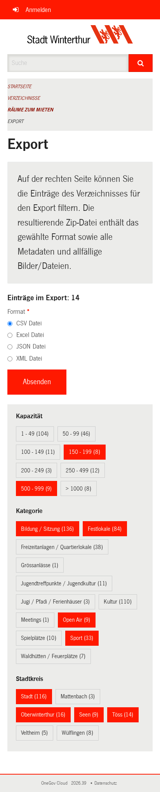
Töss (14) (122, 715)
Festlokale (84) (105, 529)
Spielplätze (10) (38, 638)
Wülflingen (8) (77, 733)
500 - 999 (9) (36, 489)
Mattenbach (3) (78, 696)
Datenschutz (106, 783)
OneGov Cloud (55, 783)
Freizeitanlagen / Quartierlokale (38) (62, 547)
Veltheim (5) (34, 733)
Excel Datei (30, 335)
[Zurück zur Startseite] (80, 36)
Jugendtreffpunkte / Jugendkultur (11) (64, 583)
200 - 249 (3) (36, 470)
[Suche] (141, 63)
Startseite (19, 86)
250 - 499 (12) (82, 470)
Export (15, 121)
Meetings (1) (35, 620)
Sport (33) (81, 638)
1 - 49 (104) (35, 434)
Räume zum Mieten (30, 110)
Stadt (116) (34, 696)
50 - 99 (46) (76, 434)
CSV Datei (29, 323)
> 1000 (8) (78, 489)
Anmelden (38, 10)
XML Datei (29, 358)
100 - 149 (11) (38, 452)
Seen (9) (88, 715)
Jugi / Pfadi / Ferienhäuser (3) (55, 602)
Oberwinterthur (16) (43, 715)
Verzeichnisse (23, 98)
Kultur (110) (118, 602)
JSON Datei (30, 346)
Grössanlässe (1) (39, 565)
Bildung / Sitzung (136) (47, 529)
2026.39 (79, 783)
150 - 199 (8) (84, 452)
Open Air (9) (76, 620)
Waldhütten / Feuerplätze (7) (53, 656)
